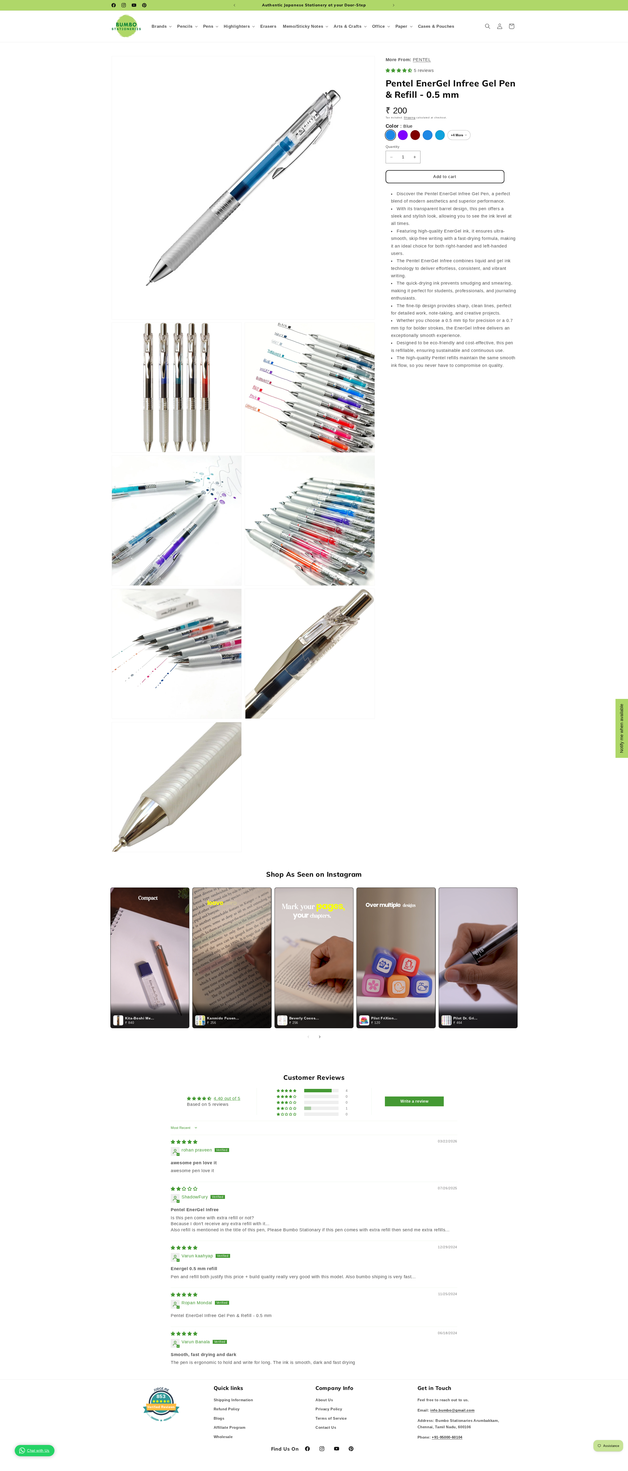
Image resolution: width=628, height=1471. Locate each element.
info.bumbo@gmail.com (452, 1410)
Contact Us (325, 1427)
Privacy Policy (328, 1409)
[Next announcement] (393, 5)
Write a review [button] (414, 1101)
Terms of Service (331, 1418)
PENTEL (422, 59)
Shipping (409, 117)
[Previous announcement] (234, 5)
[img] (184, 1141)
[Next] (319, 1036)
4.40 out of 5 (227, 1098)
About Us (324, 1400)
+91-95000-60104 (447, 1437)
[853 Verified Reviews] (161, 1423)
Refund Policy (227, 1409)
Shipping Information (233, 1400)
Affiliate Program (230, 1427)
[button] (161, 26)
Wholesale (223, 1437)
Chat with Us (38, 1450)
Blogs (219, 1418)
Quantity (393, 147)
